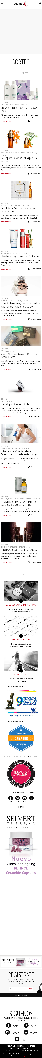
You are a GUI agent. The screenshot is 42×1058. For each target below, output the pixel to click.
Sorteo (24, 105)
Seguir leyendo (7, 121)
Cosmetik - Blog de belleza (29, 1054)
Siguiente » (25, 73)
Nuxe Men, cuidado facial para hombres (19, 549)
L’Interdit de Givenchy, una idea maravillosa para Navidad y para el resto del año (20, 305)
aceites (4, 499)
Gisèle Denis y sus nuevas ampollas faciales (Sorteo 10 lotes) (20, 355)
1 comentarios (36, 121)
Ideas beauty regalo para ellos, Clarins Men (20, 256)
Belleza (4, 105)
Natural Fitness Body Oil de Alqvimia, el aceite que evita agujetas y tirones (18, 503)
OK (30, 989)
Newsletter (14, 1048)
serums (33, 153)
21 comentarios (36, 562)
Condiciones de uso (30, 1051)
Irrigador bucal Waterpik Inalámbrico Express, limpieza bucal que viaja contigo (19, 452)
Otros (20, 448)
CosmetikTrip (27, 1048)
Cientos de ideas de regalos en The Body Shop (19, 109)
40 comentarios (36, 416)
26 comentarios (36, 515)
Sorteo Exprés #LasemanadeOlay (15, 404)
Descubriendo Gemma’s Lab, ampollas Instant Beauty (18, 209)
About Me (11, 1046)
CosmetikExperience (11, 1051)
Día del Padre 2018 (9, 448)
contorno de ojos (9, 153)
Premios (20, 1046)
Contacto (31, 1046)
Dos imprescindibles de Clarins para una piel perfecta (19, 159)
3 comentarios (36, 222)
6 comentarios (36, 174)
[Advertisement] (21, 31)
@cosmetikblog (21, 995)
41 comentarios (36, 369)
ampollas (5, 205)
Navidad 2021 (14, 105)
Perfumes (17, 301)
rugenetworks (26, 1056)
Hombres (5, 253)
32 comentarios (36, 467)
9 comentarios (36, 319)
